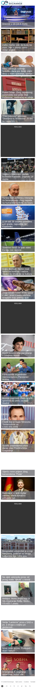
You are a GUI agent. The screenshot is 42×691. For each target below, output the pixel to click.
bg (26, 686)
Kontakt (33, 682)
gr (21, 686)
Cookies (26, 682)
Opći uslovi (18, 682)
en (7, 686)
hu (30, 686)
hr (14, 686)
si (10, 686)
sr (18, 686)
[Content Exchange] (11, 3)
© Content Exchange (7, 682)
